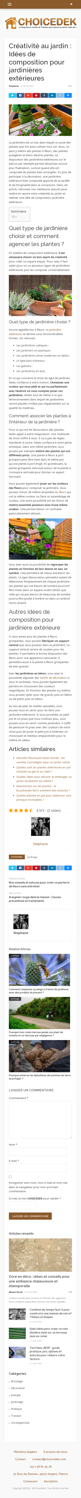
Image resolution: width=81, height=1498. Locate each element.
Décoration (18, 1388)
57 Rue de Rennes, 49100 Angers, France (40, 1474)
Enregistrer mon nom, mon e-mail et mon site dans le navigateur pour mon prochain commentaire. (38, 1187)
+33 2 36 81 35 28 (40, 1466)
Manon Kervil (15, 1292)
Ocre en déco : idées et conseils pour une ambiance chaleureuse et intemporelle (39, 1281)
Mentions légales (25, 1452)
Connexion (30, 1481)
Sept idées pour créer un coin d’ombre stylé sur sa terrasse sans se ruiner (49, 1332)
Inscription (51, 1481)
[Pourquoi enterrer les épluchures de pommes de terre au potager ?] (39, 1055)
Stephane (14, 86)
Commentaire (18, 1098)
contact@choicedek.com (49, 1459)
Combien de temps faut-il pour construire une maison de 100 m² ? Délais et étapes (51, 1313)
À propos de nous (55, 1452)
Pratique (16, 1409)
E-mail (14, 1161)
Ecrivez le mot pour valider (35, 1198)
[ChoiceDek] (40, 23)
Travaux (16, 1415)
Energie (16, 1395)
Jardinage (32, 857)
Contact (20, 1459)
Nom (13, 1144)
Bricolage (17, 1381)
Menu (8, 4)
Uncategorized (20, 1422)
